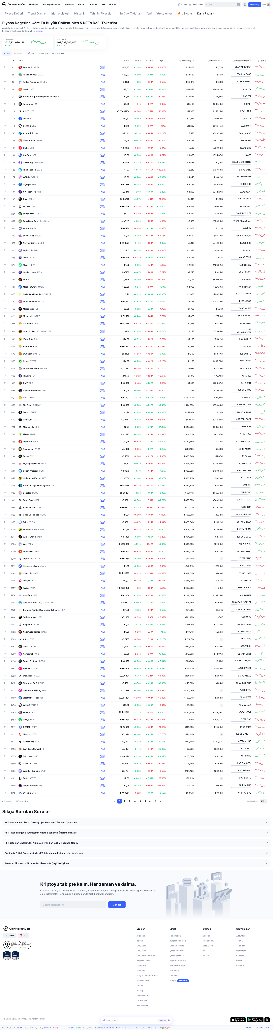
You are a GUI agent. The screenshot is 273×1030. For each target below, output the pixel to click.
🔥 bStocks (185, 13)
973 (31, 1028)
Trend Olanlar (37, 13)
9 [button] (155, 801)
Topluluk (240, 940)
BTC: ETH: (105, 1028)
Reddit (239, 960)
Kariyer (173, 980)
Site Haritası (142, 1005)
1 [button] (119, 801)
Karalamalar (141, 1000)
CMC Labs (141, 945)
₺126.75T (47, 1028)
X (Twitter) (241, 936)
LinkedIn (240, 965)
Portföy (139, 990)
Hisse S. (79, 13)
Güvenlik (174, 975)
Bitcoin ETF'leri (143, 960)
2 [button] (124, 801)
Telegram (240, 945)
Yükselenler (164, 13)
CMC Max (141, 950)
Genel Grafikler (143, 980)
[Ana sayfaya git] (14, 4)
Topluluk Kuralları (178, 960)
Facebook (241, 955)
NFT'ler (139, 985)
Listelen (206, 936)
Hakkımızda (175, 936)
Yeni (149, 13)
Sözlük (206, 955)
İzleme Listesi (60, 13)
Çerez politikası (177, 955)
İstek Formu (208, 940)
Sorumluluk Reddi (178, 965)
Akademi (140, 936)
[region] (102, 4)
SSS (205, 950)
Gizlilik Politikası (177, 945)
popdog (169, 1028)
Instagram (241, 950)
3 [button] (130, 801)
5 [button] (140, 801)
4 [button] (135, 801)
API (256, 1028)
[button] (27, 42)
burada (39, 31)
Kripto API (141, 965)
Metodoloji (174, 970)
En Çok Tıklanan (130, 13)
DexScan (140, 970)
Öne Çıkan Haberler (145, 955)
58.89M (20, 1028)
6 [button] (145, 801)
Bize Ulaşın (208, 945)
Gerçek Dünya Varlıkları (147, 975)
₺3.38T (71, 1028)
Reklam (139, 940)
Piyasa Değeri (14, 13)
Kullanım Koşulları (178, 940)
